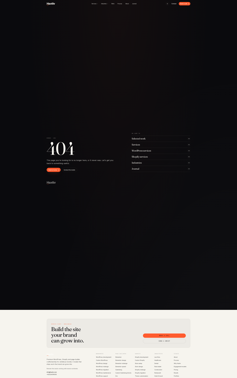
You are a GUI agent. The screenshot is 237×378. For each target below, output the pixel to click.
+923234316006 (52, 374)
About (175, 357)
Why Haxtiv (177, 363)
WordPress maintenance (103, 373)
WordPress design (101, 363)
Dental (156, 363)
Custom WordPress (102, 360)
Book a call (164, 335)
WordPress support (102, 376)
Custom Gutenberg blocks (123, 373)
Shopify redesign (140, 369)
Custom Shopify (140, 360)
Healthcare (157, 360)
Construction (158, 369)
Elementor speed (120, 366)
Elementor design (120, 360)
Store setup (138, 363)
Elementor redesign (121, 363)
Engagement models (180, 366)
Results (176, 373)
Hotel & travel (158, 376)
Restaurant (157, 373)
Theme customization (141, 376)
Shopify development (141, 357)
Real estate (157, 366)
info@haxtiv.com (52, 372)
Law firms (157, 357)
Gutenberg (118, 369)
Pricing (176, 369)
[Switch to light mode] (167, 3)
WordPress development (103, 357)
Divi (116, 376)
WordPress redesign (102, 366)
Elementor (118, 357)
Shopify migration (140, 373)
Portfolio (176, 376)
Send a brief (164, 341)
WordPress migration (102, 369)
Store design (139, 366)
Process (176, 360)
